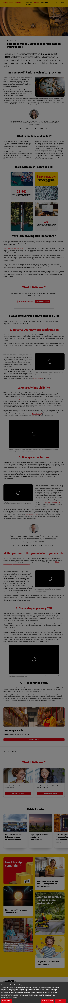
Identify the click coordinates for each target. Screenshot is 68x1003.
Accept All (60, 1000)
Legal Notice (15, 997)
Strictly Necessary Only (47, 1000)
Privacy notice (9, 997)
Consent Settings (6, 1000)
